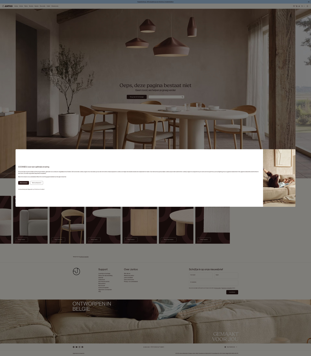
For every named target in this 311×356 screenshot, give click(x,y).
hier (65, 176)
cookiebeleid (33, 176)
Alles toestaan (23, 183)
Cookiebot (42, 189)
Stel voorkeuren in (36, 183)
